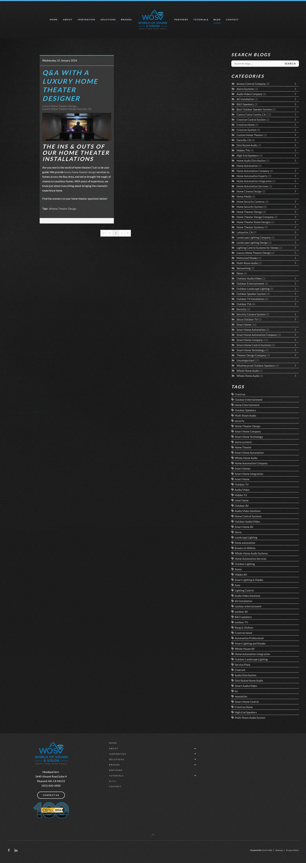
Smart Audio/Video (246, 685)
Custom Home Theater (250, 135)
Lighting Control (244, 590)
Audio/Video (242, 489)
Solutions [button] (108, 19)
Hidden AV (241, 574)
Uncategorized (245, 360)
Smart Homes (243, 468)
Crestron (240, 394)
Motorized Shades (247, 258)
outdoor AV (241, 611)
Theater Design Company (251, 355)
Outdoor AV (242, 505)
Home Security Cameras (251, 201)
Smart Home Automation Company (257, 334)
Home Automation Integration (254, 181)
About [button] (67, 19)
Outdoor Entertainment (250, 283)
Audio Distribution (245, 675)
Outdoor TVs (244, 304)
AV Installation (245, 99)
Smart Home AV (244, 526)
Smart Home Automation (251, 329)
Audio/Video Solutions (248, 511)
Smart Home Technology (251, 350)
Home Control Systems (248, 516)
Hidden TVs (243, 150)
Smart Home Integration (249, 473)
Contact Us (51, 795)
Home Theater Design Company (255, 217)
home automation (245, 542)
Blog (217, 19)
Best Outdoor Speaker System (254, 109)
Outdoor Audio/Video (249, 278)
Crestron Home (245, 124)
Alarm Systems (245, 88)
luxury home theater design (80, 172)
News (240, 273)
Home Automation (247, 165)
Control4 (240, 669)
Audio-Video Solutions (247, 595)
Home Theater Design (63, 208)
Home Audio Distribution (251, 160)
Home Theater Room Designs (254, 222)
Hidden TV (241, 495)
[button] (153, 835)
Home (54, 19)
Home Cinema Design (249, 191)
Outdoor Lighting (245, 563)
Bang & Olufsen (244, 627)
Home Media (244, 196)
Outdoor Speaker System (251, 293)
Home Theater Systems (250, 227)
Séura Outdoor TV (247, 319)
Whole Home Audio (248, 370)
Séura (238, 532)
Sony (237, 585)
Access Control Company (251, 83)
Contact (232, 19)
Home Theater (243, 447)
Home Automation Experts (252, 176)
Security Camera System (251, 314)
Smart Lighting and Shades (250, 643)
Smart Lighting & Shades (249, 579)
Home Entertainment (247, 405)
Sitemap (279, 850)
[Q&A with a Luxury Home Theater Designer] (76, 127)
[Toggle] (296, 83)
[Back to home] (153, 19)
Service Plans (242, 664)
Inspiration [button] (86, 19)
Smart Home (244, 324)
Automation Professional (249, 638)
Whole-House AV (245, 648)
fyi (236, 691)
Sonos (238, 569)
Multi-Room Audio (247, 263)
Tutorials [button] (200, 19)
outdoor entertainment (248, 606)
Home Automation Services (253, 186)
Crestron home (243, 632)
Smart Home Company (250, 339)
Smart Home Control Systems (254, 345)
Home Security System (250, 206)
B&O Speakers (245, 104)
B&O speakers (243, 616)
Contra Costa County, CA (251, 114)
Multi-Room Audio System (250, 717)
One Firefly (267, 850)
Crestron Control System (251, 119)
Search (290, 63)
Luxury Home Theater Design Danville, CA (66, 108)
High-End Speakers (248, 155)
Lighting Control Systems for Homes (258, 247)
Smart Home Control (247, 701)
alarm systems (243, 442)
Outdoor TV (242, 484)
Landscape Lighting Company (254, 237)
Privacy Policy (292, 850)
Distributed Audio (247, 145)
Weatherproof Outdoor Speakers (256, 365)
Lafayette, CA (245, 232)
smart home (242, 500)
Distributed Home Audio (249, 680)
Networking (243, 268)
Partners (181, 19)
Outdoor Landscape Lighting (253, 288)
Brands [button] (126, 19)
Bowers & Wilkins (245, 548)
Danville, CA (244, 140)
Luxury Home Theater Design (59, 106)
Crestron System (246, 129)
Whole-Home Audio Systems (251, 553)
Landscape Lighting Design (252, 242)
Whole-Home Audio (248, 375)
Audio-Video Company (249, 94)
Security (241, 309)
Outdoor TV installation (250, 299)
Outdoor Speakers (245, 410)
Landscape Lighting (246, 537)
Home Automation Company (253, 170)
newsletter (241, 696)
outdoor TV (241, 622)
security (239, 420)
